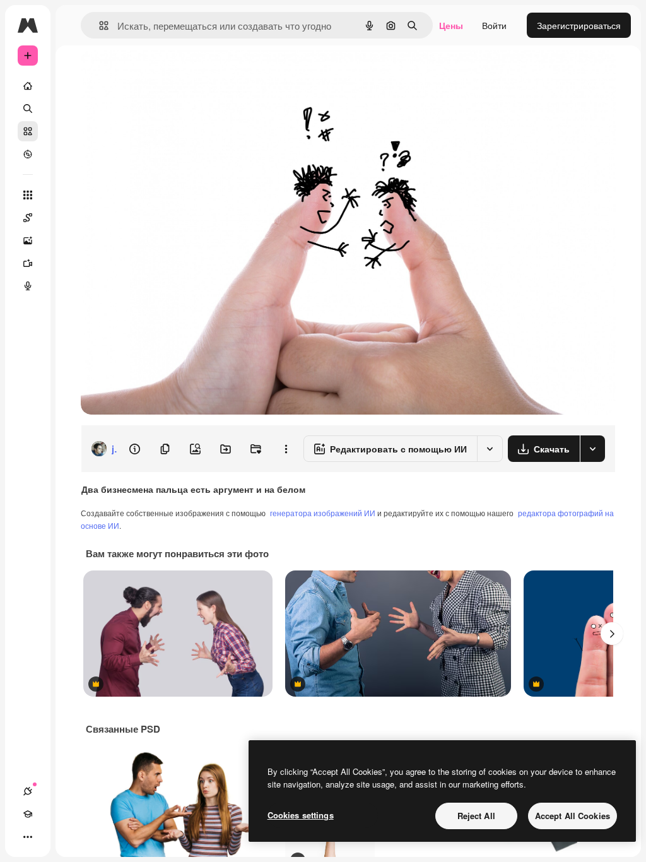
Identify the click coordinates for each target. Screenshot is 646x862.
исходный (165, 74)
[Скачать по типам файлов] (592, 448)
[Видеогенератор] (28, 263)
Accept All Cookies (572, 816)
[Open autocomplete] (98, 25)
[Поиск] (28, 108)
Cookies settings (300, 815)
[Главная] (28, 86)
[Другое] (28, 837)
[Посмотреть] (28, 154)
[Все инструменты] (28, 195)
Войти (494, 25)
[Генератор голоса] (28, 286)
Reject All (476, 816)
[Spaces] (28, 218)
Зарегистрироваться (579, 25)
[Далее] (612, 633)
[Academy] (28, 814)
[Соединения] (28, 791)
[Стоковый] (28, 131)
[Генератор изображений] (28, 240)
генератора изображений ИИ (322, 512)
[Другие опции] (285, 448)
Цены (451, 25)
